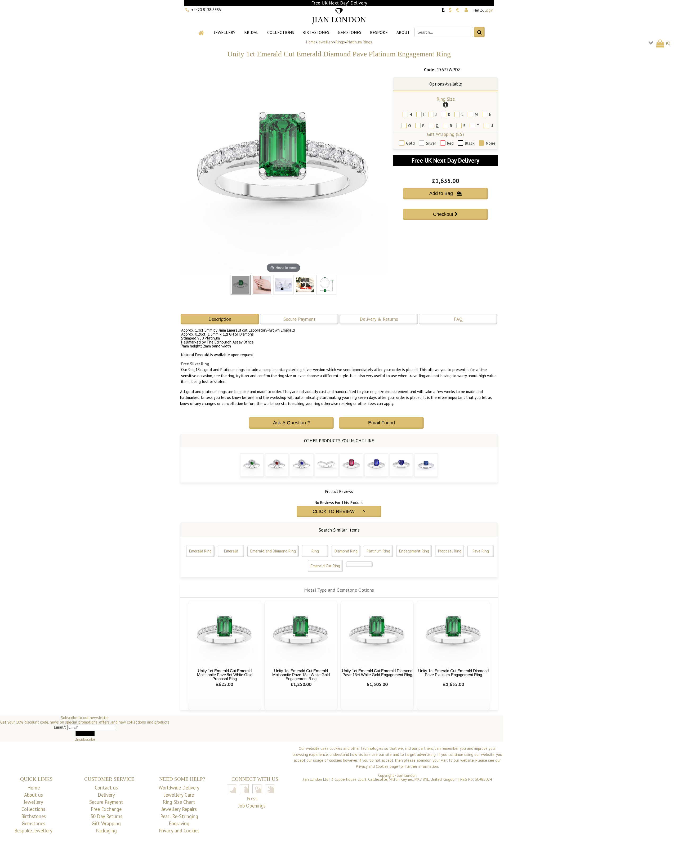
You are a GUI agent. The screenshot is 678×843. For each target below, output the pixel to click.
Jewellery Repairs (179, 809)
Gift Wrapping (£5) (445, 134)
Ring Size (445, 99)
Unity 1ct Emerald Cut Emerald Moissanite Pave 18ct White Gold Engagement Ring (301, 674)
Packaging (106, 830)
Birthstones (315, 32)
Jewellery (224, 32)
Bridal (251, 32)
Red (450, 143)
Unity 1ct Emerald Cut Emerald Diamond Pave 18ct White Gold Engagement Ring (377, 672)
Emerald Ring (200, 551)
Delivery (106, 795)
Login (489, 10)
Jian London (407, 775)
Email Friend (381, 422)
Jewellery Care (179, 795)
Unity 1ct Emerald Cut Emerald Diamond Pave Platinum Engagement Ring (453, 672)
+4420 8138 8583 (206, 9)
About (403, 32)
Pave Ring (480, 551)
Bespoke (379, 32)
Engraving (179, 823)
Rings (340, 42)
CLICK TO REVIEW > (339, 511)
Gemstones (349, 32)
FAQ (458, 319)
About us (33, 795)
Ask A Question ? (291, 422)
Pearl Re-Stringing (179, 816)
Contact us (106, 787)
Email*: (60, 727)
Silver (431, 143)
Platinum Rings (359, 42)
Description (219, 319)
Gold (410, 143)
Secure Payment (299, 319)
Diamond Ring (346, 551)
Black (470, 143)
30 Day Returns (106, 816)
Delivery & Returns (379, 319)
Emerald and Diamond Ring (273, 551)
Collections (280, 32)
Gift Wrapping (106, 823)
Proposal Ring (449, 551)
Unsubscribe (85, 739)
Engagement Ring (414, 551)
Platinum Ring (378, 551)
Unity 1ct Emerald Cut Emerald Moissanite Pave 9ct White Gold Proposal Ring (224, 674)
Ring (315, 551)
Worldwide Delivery (179, 787)
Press (252, 798)
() (667, 43)
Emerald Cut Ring (325, 565)
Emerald (231, 551)
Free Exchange (106, 809)
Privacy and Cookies (179, 830)
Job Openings (252, 805)
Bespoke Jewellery (33, 830)
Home (311, 41)
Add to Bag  (445, 193)
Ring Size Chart (179, 802)
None (490, 143)
